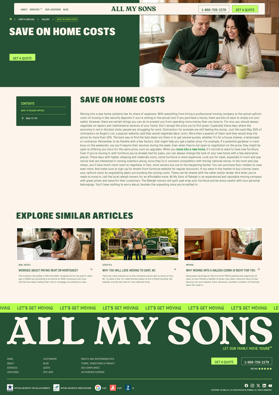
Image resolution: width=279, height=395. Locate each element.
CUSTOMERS (50, 358)
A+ (133, 387)
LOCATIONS (13, 371)
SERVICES (12, 367)
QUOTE (46, 367)
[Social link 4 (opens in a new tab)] (264, 386)
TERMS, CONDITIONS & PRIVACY (98, 363)
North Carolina (26, 19)
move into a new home (190, 148)
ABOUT (10, 363)
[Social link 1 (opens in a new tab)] (246, 386)
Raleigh (45, 19)
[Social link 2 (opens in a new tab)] (252, 386)
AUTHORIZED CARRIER (92, 371)
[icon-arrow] (91, 269)
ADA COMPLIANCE (90, 367)
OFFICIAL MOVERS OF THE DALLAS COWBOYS (32, 387)
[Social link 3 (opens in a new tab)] (258, 386)
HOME (10, 358)
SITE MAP (48, 371)
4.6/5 (104, 387)
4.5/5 (119, 387)
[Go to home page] (10, 19)
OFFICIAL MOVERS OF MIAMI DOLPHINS (76, 387)
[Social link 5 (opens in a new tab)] (270, 386)
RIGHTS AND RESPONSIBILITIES (97, 358)
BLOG (46, 363)
